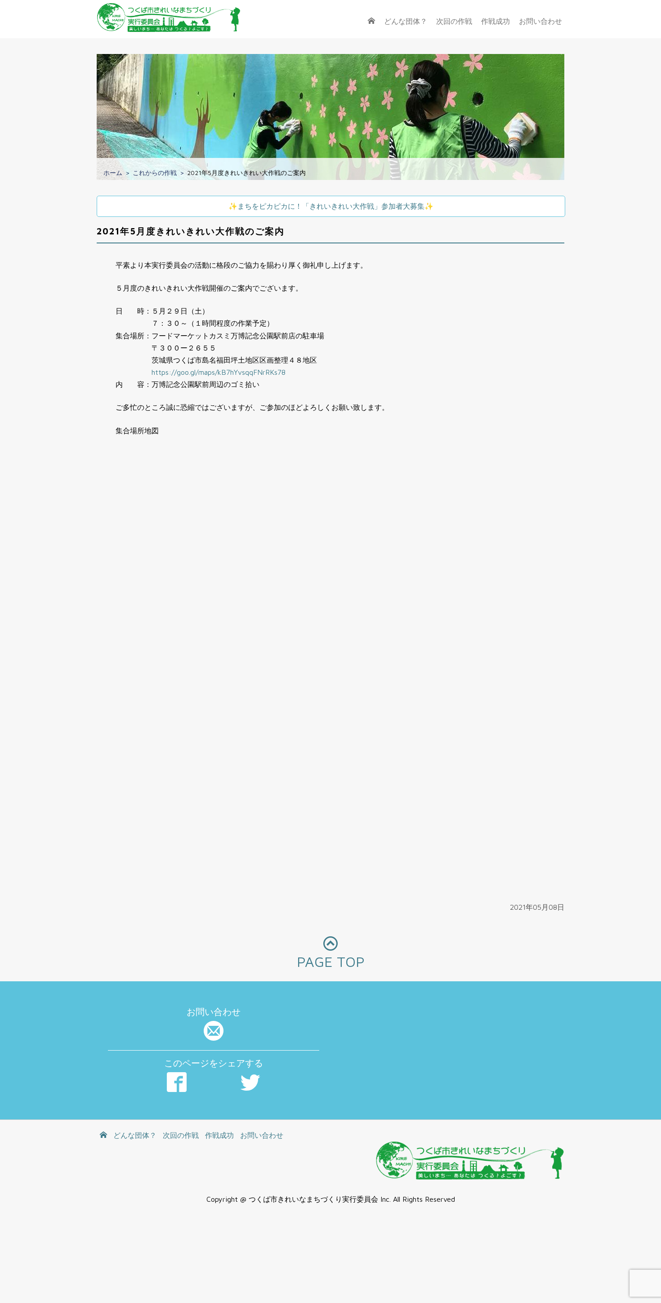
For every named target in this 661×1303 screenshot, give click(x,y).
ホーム (112, 172)
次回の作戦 (454, 21)
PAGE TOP (331, 961)
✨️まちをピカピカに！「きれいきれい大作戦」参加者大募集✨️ (330, 206)
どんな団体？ (405, 21)
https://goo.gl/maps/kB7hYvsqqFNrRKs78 (219, 372)
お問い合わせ (540, 21)
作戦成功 (495, 21)
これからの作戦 (155, 172)
